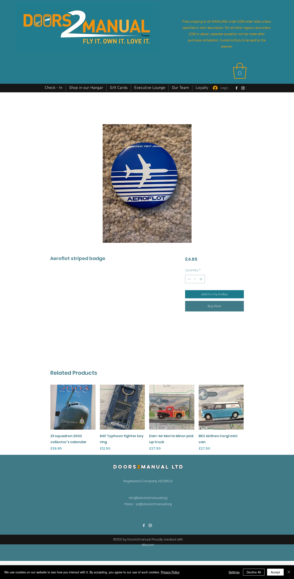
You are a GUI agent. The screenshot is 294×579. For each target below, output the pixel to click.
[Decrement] (189, 279)
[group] (147, 418)
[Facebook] (236, 88)
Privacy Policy (170, 572)
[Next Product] (249, 407)
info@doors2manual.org (148, 497)
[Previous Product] (44, 407)
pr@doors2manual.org (154, 504)
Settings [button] (234, 572)
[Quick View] (73, 407)
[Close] (288, 572)
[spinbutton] (194, 279)
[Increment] (201, 279)
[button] (239, 71)
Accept (275, 572)
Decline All (254, 572)
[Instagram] (243, 88)
